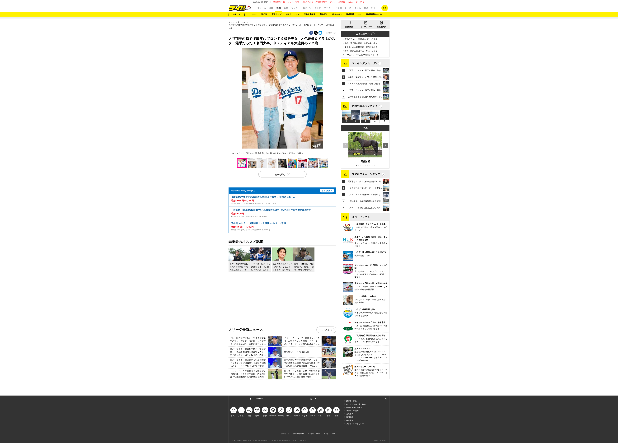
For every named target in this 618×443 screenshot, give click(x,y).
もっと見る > (327, 190)
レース (348, 8)
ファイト (328, 8)
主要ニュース (363, 33)
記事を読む (280, 174)
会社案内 (349, 414)
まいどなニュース (313, 433)
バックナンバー (365, 27)
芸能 (271, 8)
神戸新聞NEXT (298, 433)
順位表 (264, 14)
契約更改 (324, 14)
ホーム (231, 22)
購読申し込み (351, 401)
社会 (373, 8)
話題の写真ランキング (365, 106)
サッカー (295, 8)
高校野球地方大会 (374, 14)
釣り (362, 2)
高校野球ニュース (354, 14)
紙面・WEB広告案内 (354, 407)
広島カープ (353, 2)
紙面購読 (349, 27)
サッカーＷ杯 (293, 2)
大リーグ (241, 22)
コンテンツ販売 (352, 411)
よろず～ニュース (330, 433)
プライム (262, 8)
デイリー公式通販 (337, 2)
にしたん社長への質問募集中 (314, 2)
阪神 (286, 8)
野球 (278, 8)
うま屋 (339, 8)
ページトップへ (386, 399)
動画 (366, 8)
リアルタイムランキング (366, 174)
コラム (358, 8)
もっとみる (324, 330)
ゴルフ (317, 8)
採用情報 (349, 417)
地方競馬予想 (279, 2)
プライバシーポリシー (355, 424)
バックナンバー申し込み (356, 404)
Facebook (259, 399)
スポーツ (307, 8)
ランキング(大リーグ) (364, 63)
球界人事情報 (309, 14)
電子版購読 (381, 27)
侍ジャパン (337, 14)
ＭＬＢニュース (292, 14)
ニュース (253, 14)
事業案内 (349, 420)
